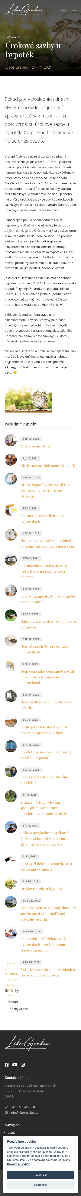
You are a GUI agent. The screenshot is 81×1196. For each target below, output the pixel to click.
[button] (40, 672)
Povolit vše (40, 1174)
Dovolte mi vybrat (18, 1164)
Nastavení (40, 1184)
